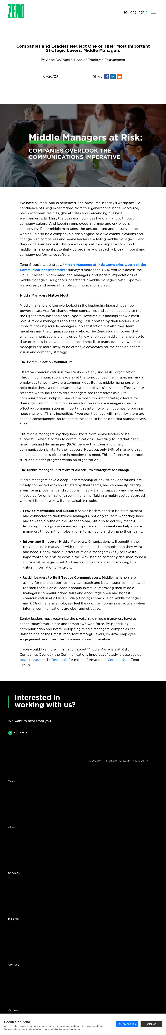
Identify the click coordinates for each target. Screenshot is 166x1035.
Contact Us (117, 659)
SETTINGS (151, 1024)
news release (30, 659)
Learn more (74, 1029)
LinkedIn (124, 761)
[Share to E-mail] (119, 76)
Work (12, 781)
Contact (13, 965)
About (12, 827)
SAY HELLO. (21, 733)
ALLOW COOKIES (127, 1024)
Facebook (94, 761)
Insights (13, 919)
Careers (13, 1010)
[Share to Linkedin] (113, 76)
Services (14, 873)
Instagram (110, 761)
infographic (58, 659)
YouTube (138, 761)
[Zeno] (16, 17)
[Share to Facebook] (106, 76)
